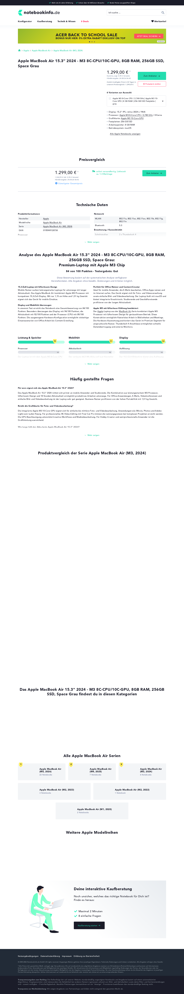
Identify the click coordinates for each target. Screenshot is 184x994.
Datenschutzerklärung (50, 956)
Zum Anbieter (150, 76)
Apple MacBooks (26, 705)
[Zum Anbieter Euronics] (35, 179)
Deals (86, 21)
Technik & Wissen (67, 21)
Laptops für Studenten (28, 736)
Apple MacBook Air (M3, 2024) (68, 50)
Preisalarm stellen (153, 84)
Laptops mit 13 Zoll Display (31, 726)
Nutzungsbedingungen (28, 956)
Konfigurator (25, 21)
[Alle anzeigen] (92, 364)
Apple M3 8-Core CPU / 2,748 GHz (136, 115)
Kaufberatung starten (87, 925)
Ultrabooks (23, 721)
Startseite (19, 50)
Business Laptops (26, 715)
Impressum (67, 956)
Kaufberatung (44, 21)
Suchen (163, 12)
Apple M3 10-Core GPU (132, 118)
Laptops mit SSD (26, 710)
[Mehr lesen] (92, 242)
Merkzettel (160, 21)
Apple (26, 50)
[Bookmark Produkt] (19, 463)
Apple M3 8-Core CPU (51, 356)
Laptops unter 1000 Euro (29, 741)
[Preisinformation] (130, 72)
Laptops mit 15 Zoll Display (31, 731)
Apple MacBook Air (41, 50)
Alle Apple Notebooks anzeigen (125, 133)
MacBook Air (125, 311)
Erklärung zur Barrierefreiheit (86, 956)
